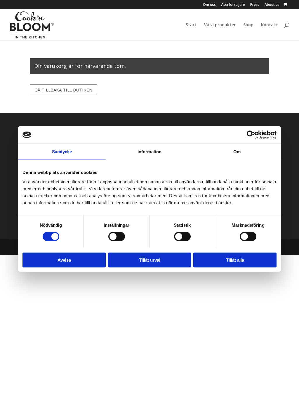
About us (272, 5)
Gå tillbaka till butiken (63, 90)
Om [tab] (237, 151)
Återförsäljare (233, 5)
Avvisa (64, 259)
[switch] (116, 236)
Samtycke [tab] (62, 151)
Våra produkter (220, 25)
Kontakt (269, 25)
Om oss (209, 5)
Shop (248, 25)
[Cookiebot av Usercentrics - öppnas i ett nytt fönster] (251, 135)
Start (191, 25)
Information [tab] (149, 151)
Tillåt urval (149, 259)
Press (254, 5)
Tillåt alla (235, 259)
